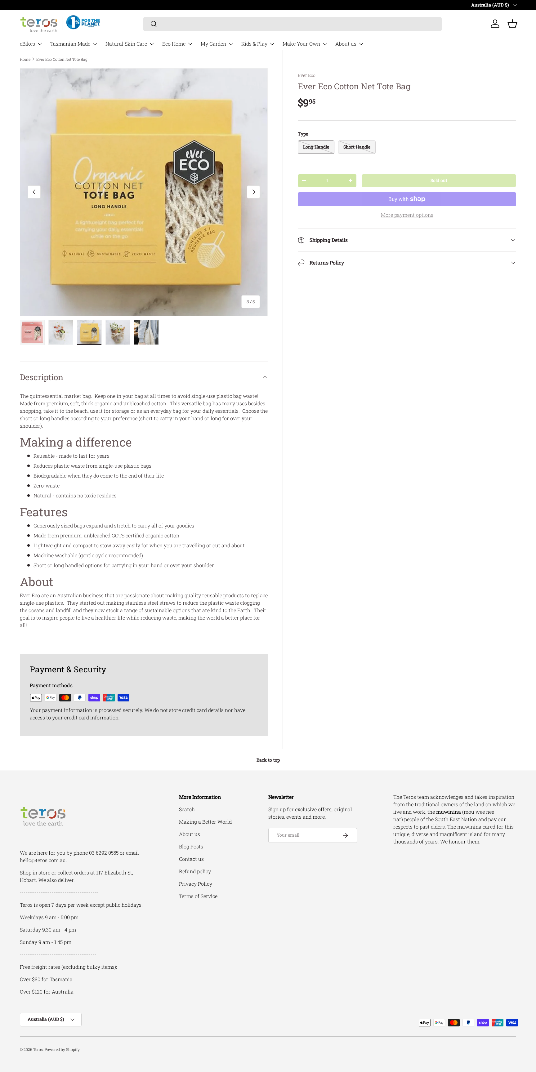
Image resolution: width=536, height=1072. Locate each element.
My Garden (213, 43)
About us (345, 43)
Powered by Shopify (62, 1049)
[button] (512, 23)
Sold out (439, 180)
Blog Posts (191, 846)
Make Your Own (301, 43)
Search (187, 809)
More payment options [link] (407, 214)
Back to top (268, 760)
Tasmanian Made (70, 43)
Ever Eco (306, 75)
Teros (38, 1049)
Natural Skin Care (126, 43)
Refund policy (195, 871)
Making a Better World (205, 821)
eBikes (27, 43)
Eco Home (173, 43)
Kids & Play (254, 43)
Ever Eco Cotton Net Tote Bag (61, 59)
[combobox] (292, 24)
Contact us (191, 859)
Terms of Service (198, 896)
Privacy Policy (195, 883)
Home (25, 59)
